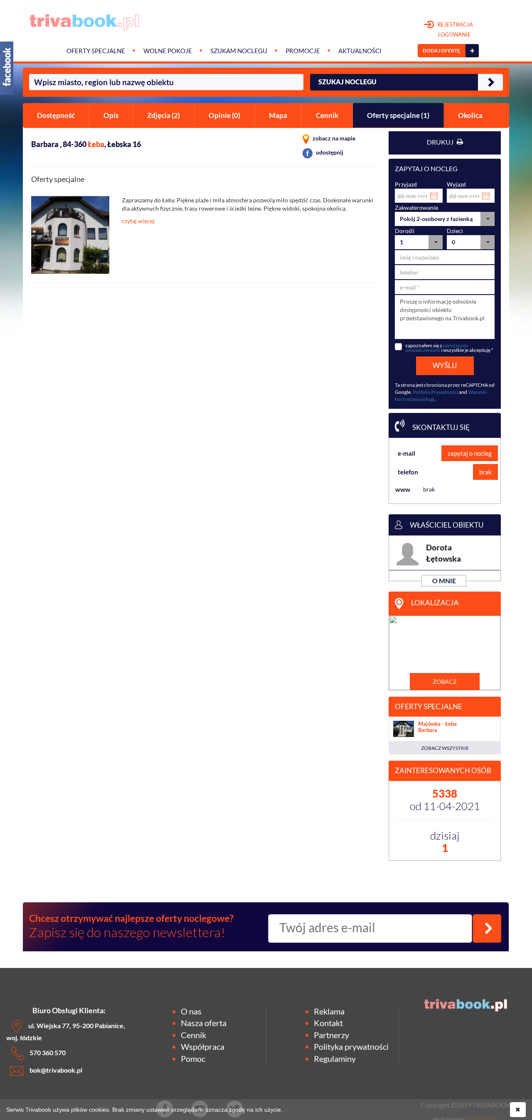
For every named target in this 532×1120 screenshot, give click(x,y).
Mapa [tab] (278, 115)
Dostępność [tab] (56, 115)
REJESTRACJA (454, 29)
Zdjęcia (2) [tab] (163, 115)
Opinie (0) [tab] (224, 115)
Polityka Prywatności (435, 392)
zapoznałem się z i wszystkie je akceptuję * (449, 347)
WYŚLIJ (445, 365)
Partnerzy (331, 1035)
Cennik (193, 1035)
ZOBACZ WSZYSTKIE (445, 748)
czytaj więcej (138, 220)
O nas (191, 1011)
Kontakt (328, 1023)
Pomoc (193, 1059)
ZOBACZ (445, 681)
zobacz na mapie (333, 138)
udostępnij (329, 152)
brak (485, 472)
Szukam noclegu (238, 50)
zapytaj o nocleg (470, 453)
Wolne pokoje (167, 50)
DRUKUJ (441, 142)
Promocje (303, 50)
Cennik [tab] (327, 115)
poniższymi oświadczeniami (436, 347)
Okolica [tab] (470, 115)
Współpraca (202, 1046)
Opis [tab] (110, 115)
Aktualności (360, 50)
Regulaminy (335, 1059)
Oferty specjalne (95, 50)
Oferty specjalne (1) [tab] (398, 115)
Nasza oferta (204, 1023)
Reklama (329, 1011)
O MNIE (444, 581)
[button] (445, 219)
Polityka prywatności (351, 1046)
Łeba (96, 144)
